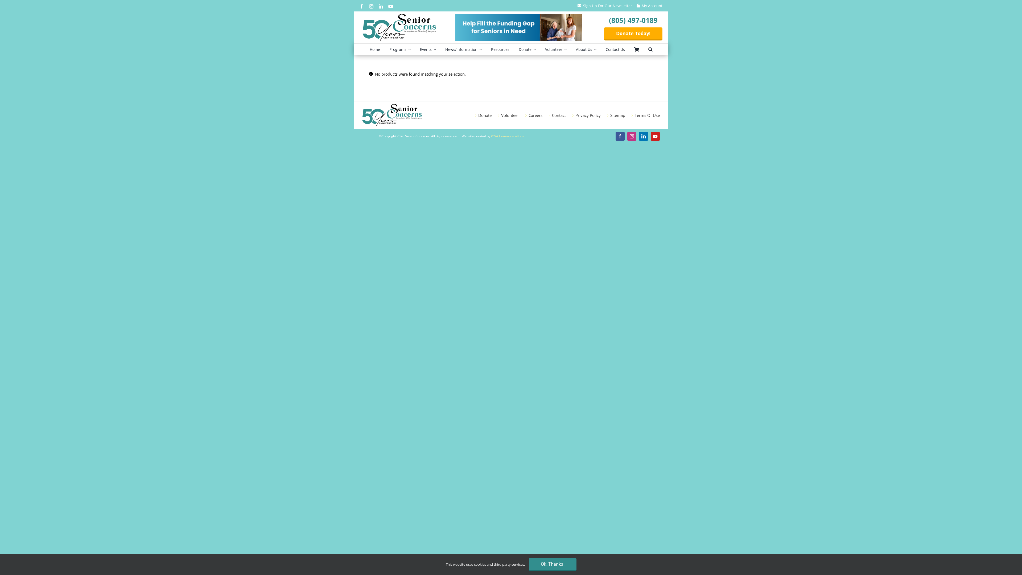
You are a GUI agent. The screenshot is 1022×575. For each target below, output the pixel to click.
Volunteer (510, 115)
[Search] (650, 49)
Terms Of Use (647, 115)
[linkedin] (381, 6)
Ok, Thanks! (552, 564)
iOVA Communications (507, 136)
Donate (485, 115)
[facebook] (362, 6)
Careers (535, 115)
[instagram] (371, 6)
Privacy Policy (588, 115)
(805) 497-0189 (633, 20)
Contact (559, 115)
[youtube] (390, 6)
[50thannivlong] (399, 16)
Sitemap (617, 115)
